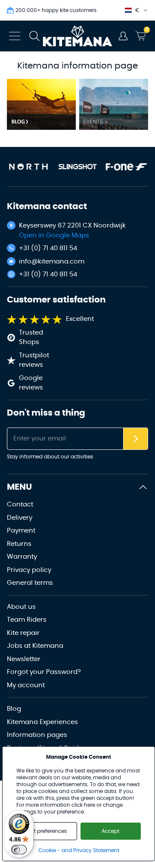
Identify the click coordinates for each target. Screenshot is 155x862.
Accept (110, 831)
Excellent (80, 319)
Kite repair (23, 633)
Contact (20, 504)
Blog (14, 709)
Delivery (19, 518)
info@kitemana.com (51, 261)
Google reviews (31, 383)
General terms (30, 583)
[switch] (19, 849)
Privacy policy (29, 570)
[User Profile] (123, 36)
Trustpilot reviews (34, 360)
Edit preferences (47, 831)
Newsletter (23, 659)
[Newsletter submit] (136, 439)
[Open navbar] (14, 36)
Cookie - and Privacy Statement (78, 850)
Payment (21, 530)
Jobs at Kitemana (35, 646)
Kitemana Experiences (42, 722)
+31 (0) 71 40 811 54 (48, 248)
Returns (19, 544)
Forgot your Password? (44, 672)
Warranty (22, 557)
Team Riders (26, 620)
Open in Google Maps (54, 235)
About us (21, 607)
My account (26, 685)
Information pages (37, 735)
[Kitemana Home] (77, 36)
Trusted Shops (31, 337)
